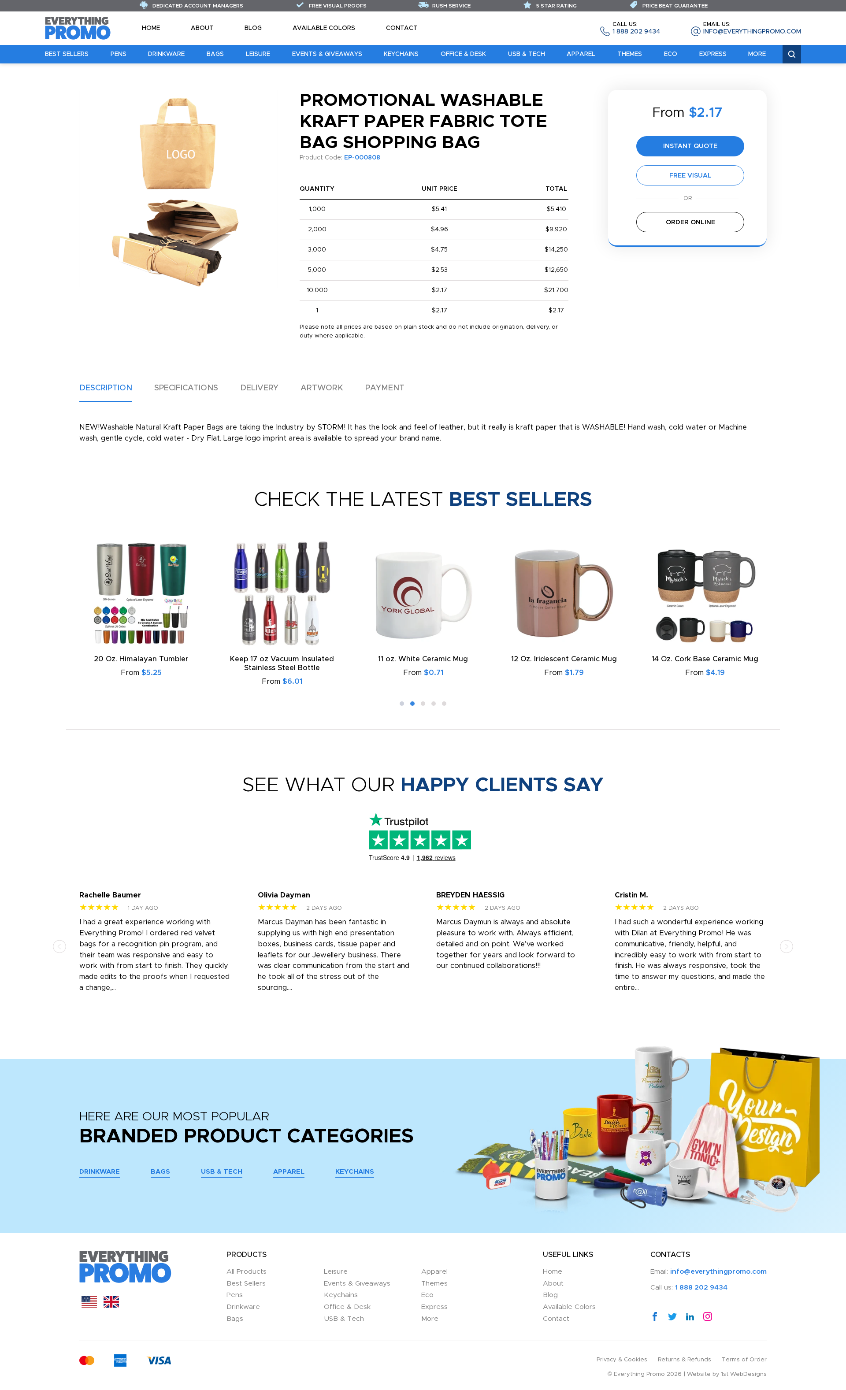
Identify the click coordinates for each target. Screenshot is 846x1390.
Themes (629, 54)
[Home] (78, 27)
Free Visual (690, 175)
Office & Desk (463, 54)
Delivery (259, 388)
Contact (402, 28)
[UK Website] (111, 1305)
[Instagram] (707, 1316)
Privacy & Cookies (622, 1360)
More (757, 54)
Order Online (690, 222)
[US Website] (89, 1305)
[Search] (792, 54)
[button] (402, 703)
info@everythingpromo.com (752, 28)
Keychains (401, 54)
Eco (670, 54)
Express (713, 54)
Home (151, 28)
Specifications (186, 388)
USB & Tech (526, 54)
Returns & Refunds (684, 1360)
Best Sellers (67, 54)
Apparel (581, 54)
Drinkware (166, 54)
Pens (118, 54)
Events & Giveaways (327, 54)
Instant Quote (690, 146)
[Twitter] (672, 1316)
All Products (246, 1271)
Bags (215, 54)
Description (105, 388)
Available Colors (324, 28)
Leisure (258, 54)
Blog (253, 28)
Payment (384, 388)
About (202, 28)
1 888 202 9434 (636, 28)
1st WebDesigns (744, 1374)
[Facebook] (654, 1316)
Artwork (322, 388)
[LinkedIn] (690, 1316)
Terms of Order (744, 1360)
